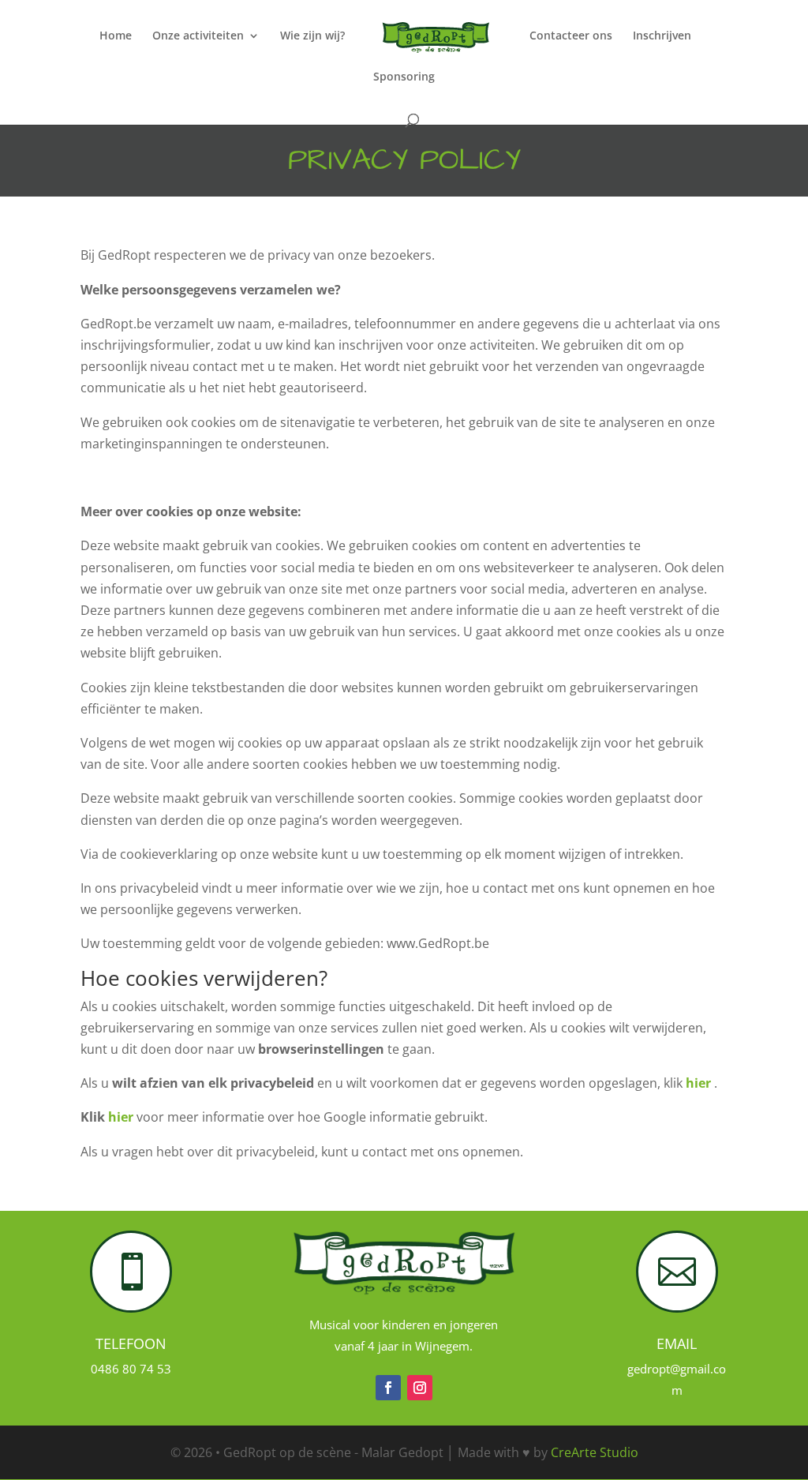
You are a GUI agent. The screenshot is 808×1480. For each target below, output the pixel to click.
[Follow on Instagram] (419, 1387)
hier (700, 1083)
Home (115, 36)
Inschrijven (662, 36)
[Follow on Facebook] (388, 1387)
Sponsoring (404, 77)
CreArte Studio (594, 1452)
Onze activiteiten (198, 36)
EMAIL (676, 1343)
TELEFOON (130, 1343)
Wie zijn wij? (312, 36)
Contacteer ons (570, 36)
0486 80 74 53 (131, 1369)
